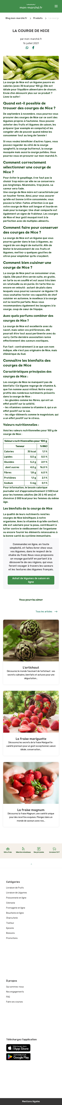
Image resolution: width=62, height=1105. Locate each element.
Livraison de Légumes (16, 892)
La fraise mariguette (31, 739)
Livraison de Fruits (15, 887)
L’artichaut (31, 667)
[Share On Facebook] (33, 48)
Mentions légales (31, 1101)
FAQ (8, 997)
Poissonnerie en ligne (16, 898)
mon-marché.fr (33, 39)
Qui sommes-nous (15, 987)
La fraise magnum (31, 810)
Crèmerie (10, 903)
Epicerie (10, 928)
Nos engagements (15, 991)
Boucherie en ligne (15, 913)
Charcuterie (12, 918)
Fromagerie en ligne (15, 908)
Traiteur (10, 923)
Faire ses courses (14, 1002)
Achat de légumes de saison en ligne (31, 580)
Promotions (12, 938)
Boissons (10, 933)
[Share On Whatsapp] (27, 48)
